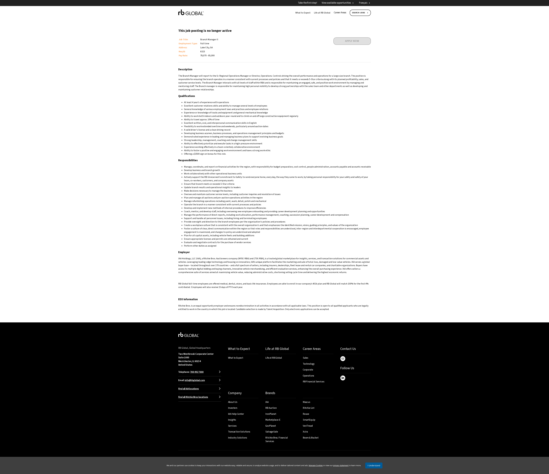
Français (363, 3)
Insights (232, 420)
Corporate (308, 369)
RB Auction (271, 408)
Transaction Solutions (239, 431)
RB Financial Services (313, 381)
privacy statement (341, 465)
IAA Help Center (236, 414)
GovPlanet (270, 426)
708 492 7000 (197, 372)
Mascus (306, 402)
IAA (267, 402)
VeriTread (308, 426)
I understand (374, 465)
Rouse (306, 414)
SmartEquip (309, 420)
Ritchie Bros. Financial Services (276, 439)
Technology (309, 364)
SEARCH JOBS (358, 12)
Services (232, 426)
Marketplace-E (272, 420)
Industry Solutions (237, 437)
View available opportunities (336, 3)
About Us (232, 402)
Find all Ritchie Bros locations (193, 397)
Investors (232, 408)
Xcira (305, 431)
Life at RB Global (322, 12)
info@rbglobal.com (195, 380)
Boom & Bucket (311, 437)
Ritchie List (308, 408)
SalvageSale (271, 431)
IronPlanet (270, 414)
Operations (308, 376)
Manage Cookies (316, 465)
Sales (305, 358)
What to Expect (303, 12)
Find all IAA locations (188, 389)
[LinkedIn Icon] (342, 379)
